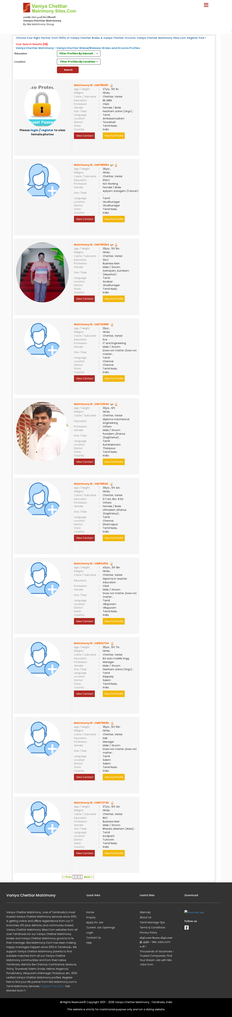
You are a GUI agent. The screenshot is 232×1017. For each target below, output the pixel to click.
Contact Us (93, 937)
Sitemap (145, 912)
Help (89, 943)
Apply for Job (94, 922)
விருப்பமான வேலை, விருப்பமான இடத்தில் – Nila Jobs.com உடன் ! (156, 942)
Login (89, 932)
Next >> (89, 877)
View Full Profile (113, 136)
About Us (145, 917)
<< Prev (67, 877)
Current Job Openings (100, 927)
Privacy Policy (148, 932)
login (34, 130)
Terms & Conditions (152, 927)
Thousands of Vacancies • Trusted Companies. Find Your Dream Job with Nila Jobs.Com (157, 958)
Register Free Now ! (53, 986)
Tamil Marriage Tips (152, 922)
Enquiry (91, 917)
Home (90, 912)
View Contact (84, 136)
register (47, 130)
